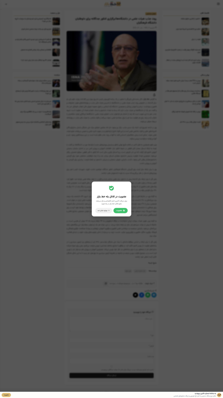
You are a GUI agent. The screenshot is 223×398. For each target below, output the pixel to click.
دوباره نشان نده (102, 210)
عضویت (119, 210)
